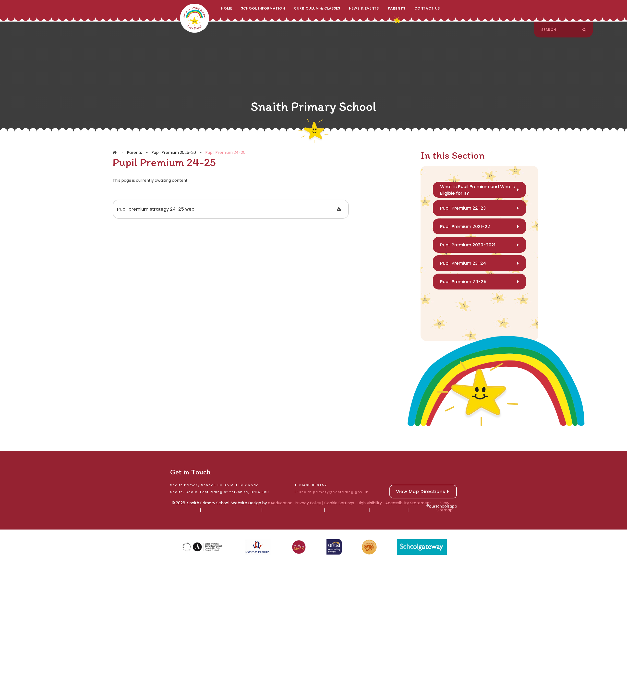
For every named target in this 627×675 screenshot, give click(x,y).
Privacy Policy (308, 503)
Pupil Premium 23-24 (463, 263)
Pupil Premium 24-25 (225, 152)
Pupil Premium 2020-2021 (467, 245)
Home (115, 152)
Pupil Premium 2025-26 (173, 152)
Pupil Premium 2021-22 (465, 226)
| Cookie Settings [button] (337, 503)
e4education (280, 503)
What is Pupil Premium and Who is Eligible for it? (477, 189)
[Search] (584, 30)
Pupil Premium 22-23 (463, 208)
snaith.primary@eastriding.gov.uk (333, 492)
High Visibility (369, 503)
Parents (134, 152)
